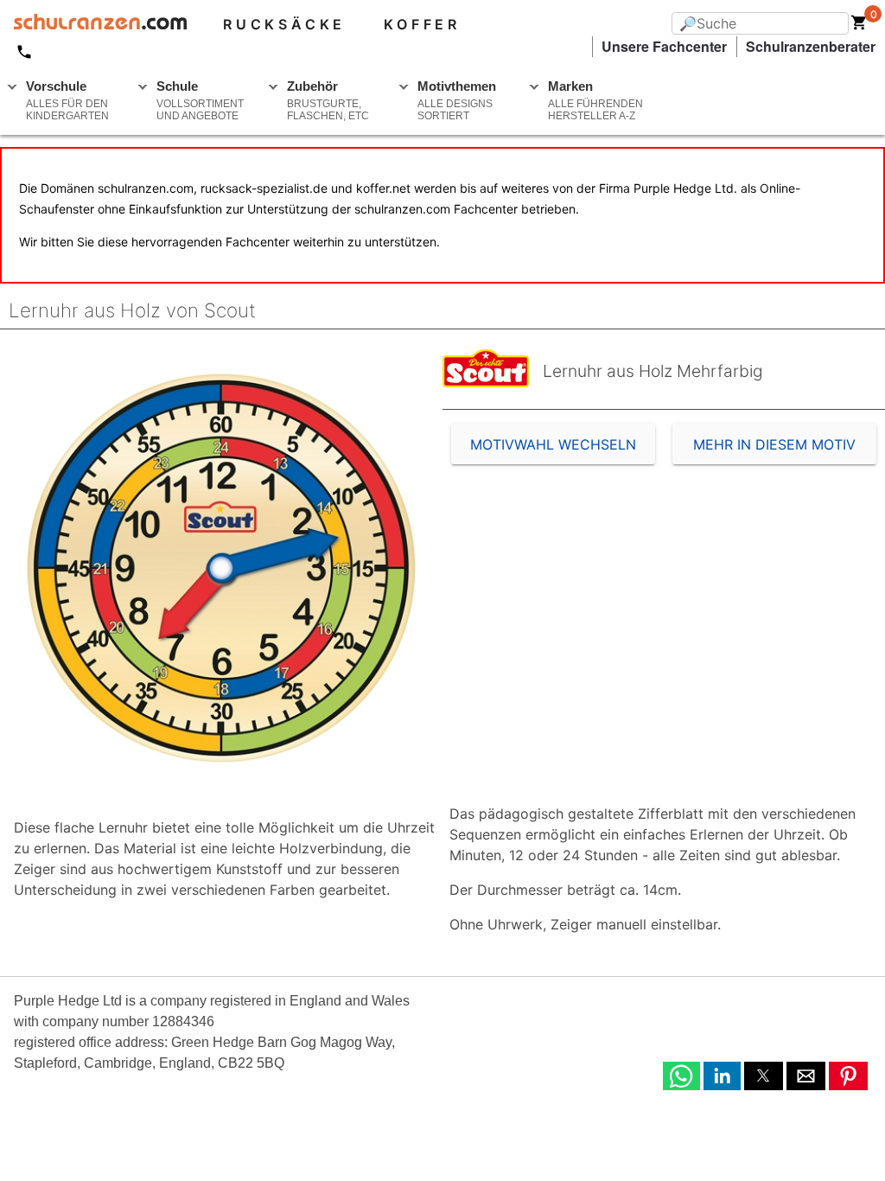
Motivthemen (456, 100)
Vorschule (67, 100)
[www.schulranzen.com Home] (93, 24)
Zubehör (328, 100)
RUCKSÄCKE (284, 24)
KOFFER (422, 24)
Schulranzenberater (810, 46)
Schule (200, 100)
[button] (681, 1076)
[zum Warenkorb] (859, 26)
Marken (595, 100)
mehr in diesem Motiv (774, 444)
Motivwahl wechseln (553, 444)
